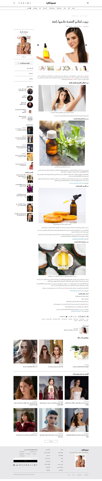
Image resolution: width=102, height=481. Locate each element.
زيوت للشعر (43, 319)
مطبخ (34, 8)
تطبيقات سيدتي (47, 464)
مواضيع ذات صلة (83, 337)
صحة (25, 162)
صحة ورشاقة (59, 8)
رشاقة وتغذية (24, 153)
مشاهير (73, 8)
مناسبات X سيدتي (47, 452)
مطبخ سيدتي (60, 452)
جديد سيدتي (29, 125)
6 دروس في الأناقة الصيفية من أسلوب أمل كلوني (20, 185)
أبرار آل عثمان (24, 97)
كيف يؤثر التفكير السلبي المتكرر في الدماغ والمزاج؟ (20, 164)
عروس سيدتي (60, 464)
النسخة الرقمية (24, 57)
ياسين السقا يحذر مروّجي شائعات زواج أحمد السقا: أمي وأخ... (21, 147)
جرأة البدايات (31, 78)
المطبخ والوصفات (21, 453)
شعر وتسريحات (85, 26)
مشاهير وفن (34, 453)
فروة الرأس (65, 288)
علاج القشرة (70, 319)
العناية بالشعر (80, 320)
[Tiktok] (23, 3)
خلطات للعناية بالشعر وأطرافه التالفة (77, 291)
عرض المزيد (51, 441)
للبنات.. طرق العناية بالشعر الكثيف (77, 311)
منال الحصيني (24, 118)
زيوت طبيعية (76, 319)
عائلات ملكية (24, 136)
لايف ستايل (45, 8)
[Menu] (87, 3)
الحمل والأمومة (22, 456)
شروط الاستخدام (86, 474)
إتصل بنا (69, 474)
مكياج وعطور (86, 365)
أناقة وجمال (28, 453)
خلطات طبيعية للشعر (56, 319)
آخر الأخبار (48, 470)
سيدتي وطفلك (52, 8)
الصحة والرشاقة (22, 451)
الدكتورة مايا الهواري (23, 104)
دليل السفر (61, 470)
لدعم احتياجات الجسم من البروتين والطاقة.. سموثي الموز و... (20, 156)
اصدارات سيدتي (60, 467)
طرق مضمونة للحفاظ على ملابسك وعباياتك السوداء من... (21, 196)
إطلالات (75, 320)
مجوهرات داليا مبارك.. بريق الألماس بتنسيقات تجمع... (21, 204)
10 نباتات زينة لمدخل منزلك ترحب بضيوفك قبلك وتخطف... (21, 176)
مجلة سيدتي (48, 449)
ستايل (62, 458)
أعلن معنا (73, 474)
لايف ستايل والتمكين (33, 451)
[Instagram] (21, 3)
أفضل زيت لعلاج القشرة (71, 79)
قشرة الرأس (86, 76)
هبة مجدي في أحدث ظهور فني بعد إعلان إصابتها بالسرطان (20, 214)
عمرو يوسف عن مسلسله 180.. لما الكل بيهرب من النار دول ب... (21, 129)
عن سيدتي (48, 455)
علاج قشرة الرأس (64, 319)
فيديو (28, 8)
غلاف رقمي (48, 467)
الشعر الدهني (86, 320)
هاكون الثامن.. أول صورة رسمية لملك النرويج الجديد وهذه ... (20, 138)
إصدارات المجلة (24, 32)
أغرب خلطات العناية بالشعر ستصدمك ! (76, 183)
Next (38, 45)
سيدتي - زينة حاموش (77, 26)
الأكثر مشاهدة (29, 172)
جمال (65, 8)
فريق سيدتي (48, 461)
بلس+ (40, 8)
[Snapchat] (28, 3)
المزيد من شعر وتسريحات (80, 374)
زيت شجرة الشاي (81, 170)
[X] (26, 3)
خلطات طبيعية (49, 319)
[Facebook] (19, 3)
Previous (86, 45)
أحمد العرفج (24, 112)
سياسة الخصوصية (79, 474)
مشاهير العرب (24, 127)
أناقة (69, 8)
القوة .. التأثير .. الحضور (30, 68)
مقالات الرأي (30, 87)
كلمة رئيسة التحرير (25, 63)
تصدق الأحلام (31, 73)
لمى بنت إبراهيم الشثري (22, 90)
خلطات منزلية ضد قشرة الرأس (78, 239)
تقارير (62, 461)
